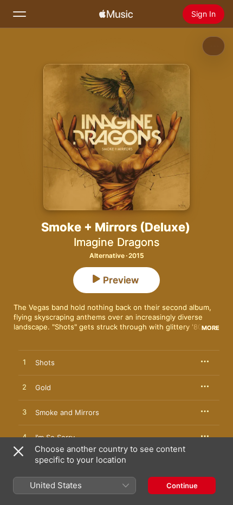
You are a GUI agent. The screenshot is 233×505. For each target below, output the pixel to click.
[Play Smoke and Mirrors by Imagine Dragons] (24, 412)
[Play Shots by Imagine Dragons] (24, 362)
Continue (182, 485)
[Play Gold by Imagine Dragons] (24, 387)
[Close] (18, 451)
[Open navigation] (19, 14)
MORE (210, 328)
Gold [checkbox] (43, 387)
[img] (116, 14)
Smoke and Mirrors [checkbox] (67, 412)
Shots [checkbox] (45, 362)
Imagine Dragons (116, 242)
